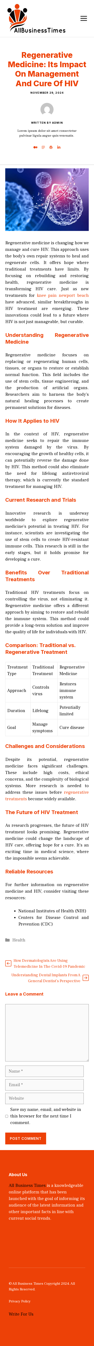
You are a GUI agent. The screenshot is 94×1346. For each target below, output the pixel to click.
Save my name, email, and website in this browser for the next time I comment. (45, 1116)
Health (18, 940)
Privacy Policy (20, 1301)
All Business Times (27, 1185)
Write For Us (21, 1314)
